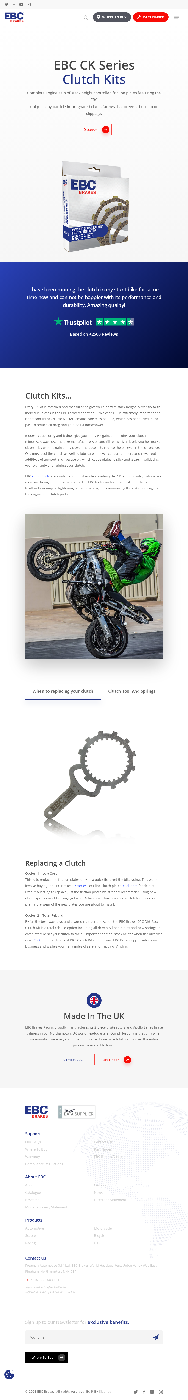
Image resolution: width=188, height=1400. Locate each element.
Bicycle (99, 1235)
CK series (79, 886)
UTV (97, 1243)
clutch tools (41, 476)
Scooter (31, 1235)
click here (130, 886)
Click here (41, 940)
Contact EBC (103, 1142)
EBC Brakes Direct (108, 1156)
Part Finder (102, 1149)
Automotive (34, 1228)
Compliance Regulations (44, 1164)
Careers (100, 1185)
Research (32, 1199)
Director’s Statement (110, 1199)
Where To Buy (36, 1149)
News (98, 1192)
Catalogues (33, 1192)
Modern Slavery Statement (46, 1207)
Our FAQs (33, 1142)
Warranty (32, 1156)
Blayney (105, 1391)
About (30, 1185)
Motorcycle (103, 1228)
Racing (30, 1243)
